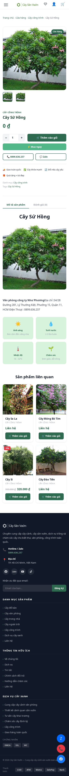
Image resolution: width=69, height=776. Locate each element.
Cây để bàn (11, 607)
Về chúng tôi (11, 658)
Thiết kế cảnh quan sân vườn (20, 710)
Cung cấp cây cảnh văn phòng (21, 704)
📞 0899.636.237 (15, 156)
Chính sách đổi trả (14, 675)
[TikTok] (31, 571)
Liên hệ (9, 640)
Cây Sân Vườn (16, 760)
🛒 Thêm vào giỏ (46, 137)
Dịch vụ (9, 664)
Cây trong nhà (12, 618)
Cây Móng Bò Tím (49, 418)
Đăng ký (59, 588)
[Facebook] (6, 571)
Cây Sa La (11, 418)
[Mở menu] (6, 4)
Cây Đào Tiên (47, 479)
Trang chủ (8, 17)
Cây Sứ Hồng (14, 186)
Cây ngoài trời (12, 624)
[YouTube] (22, 571)
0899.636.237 (15, 552)
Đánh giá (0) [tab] (40, 204)
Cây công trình (36, 17)
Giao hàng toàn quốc (16, 732)
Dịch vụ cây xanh (14, 635)
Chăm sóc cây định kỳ (16, 721)
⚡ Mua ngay (34, 146)
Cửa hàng (21, 17)
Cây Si (9, 479)
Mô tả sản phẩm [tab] (16, 204)
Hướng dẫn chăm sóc (16, 681)
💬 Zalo (44, 156)
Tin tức (8, 670)
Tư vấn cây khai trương (17, 715)
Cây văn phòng (13, 613)
